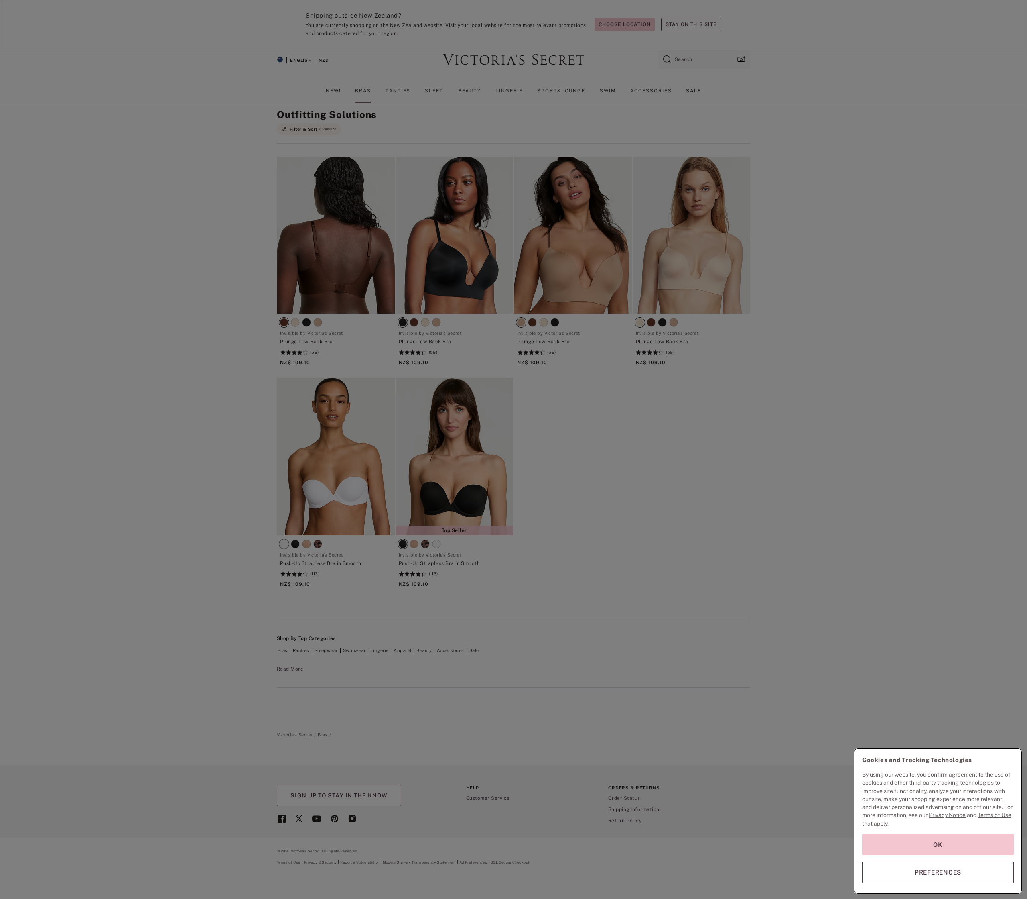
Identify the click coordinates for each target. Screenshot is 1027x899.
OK (938, 844)
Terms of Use (994, 815)
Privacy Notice (947, 815)
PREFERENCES (938, 872)
